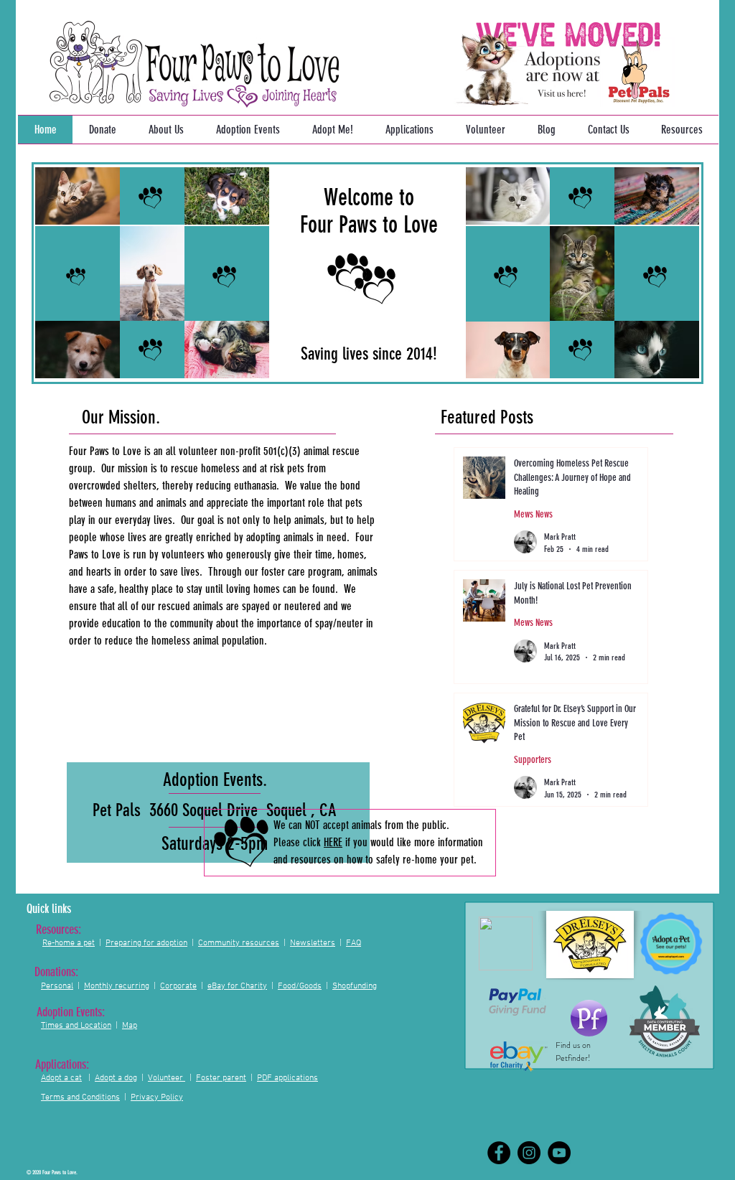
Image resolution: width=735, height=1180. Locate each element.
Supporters (532, 760)
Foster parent (221, 1078)
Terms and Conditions (80, 1097)
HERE (333, 842)
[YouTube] (559, 1152)
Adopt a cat (61, 1078)
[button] (332, 130)
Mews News (533, 514)
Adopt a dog (116, 1078)
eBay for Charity (237, 986)
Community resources (238, 943)
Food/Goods (300, 986)
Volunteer (165, 1078)
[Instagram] (529, 1152)
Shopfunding (354, 986)
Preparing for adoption (146, 943)
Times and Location (76, 1026)
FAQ (353, 943)
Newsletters (312, 943)
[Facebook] (498, 1152)
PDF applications (287, 1078)
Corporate (178, 986)
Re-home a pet (68, 943)
